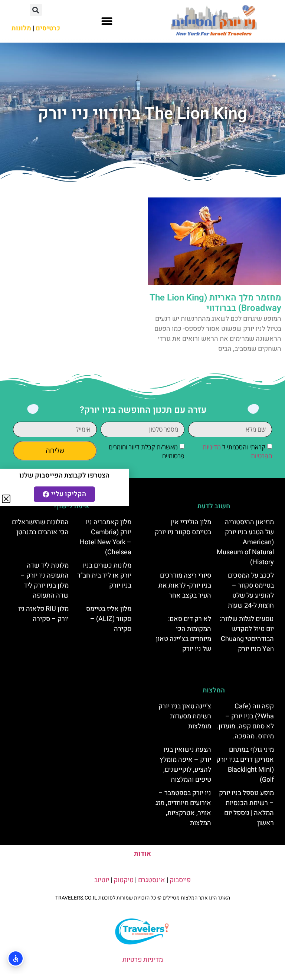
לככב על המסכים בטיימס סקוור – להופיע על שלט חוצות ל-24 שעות (251, 591)
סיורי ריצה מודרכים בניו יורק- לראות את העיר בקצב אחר (184, 586)
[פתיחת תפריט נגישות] (15, 958)
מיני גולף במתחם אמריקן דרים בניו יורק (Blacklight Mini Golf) (245, 765)
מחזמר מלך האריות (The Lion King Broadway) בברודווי (215, 303)
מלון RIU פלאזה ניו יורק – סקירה (43, 614)
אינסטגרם (151, 880)
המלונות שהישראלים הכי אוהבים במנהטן (40, 527)
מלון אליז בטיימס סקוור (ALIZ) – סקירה (108, 619)
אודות (142, 854)
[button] (107, 21)
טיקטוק (124, 880)
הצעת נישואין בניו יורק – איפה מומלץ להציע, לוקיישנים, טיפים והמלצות (185, 765)
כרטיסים (48, 28)
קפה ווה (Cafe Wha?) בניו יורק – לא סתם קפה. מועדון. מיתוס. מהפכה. (245, 721)
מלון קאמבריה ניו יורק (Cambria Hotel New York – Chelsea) (105, 537)
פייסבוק (180, 880)
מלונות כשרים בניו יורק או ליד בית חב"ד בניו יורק (104, 576)
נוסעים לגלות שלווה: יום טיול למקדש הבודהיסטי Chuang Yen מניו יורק (247, 634)
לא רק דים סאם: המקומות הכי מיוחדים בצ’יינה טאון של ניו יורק (183, 634)
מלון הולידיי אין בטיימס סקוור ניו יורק (183, 527)
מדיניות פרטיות (142, 960)
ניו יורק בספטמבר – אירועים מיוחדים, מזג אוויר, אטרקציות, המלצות (183, 808)
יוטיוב (101, 880)
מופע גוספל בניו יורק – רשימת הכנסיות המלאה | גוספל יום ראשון (246, 808)
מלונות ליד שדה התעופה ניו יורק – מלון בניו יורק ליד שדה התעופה (44, 581)
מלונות (21, 28)
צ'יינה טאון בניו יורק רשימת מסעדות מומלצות (184, 716)
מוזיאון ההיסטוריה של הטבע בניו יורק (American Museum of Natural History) (245, 542)
